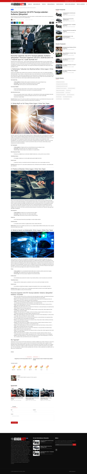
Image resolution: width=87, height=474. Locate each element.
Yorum (12, 414)
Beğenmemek (19, 369)
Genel (15, 7)
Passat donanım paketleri (60, 92)
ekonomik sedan (58, 96)
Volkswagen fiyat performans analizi (61, 86)
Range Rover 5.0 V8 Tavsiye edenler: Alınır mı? (23, 358)
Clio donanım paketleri (71, 88)
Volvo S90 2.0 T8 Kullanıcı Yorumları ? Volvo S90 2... (69, 65)
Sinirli (36, 369)
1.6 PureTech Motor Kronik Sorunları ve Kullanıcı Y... (69, 13)
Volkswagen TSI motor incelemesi (61, 88)
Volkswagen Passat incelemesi (60, 94)
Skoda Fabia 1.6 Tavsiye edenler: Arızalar (17, 398)
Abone (74, 444)
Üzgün (41, 369)
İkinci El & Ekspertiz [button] (81, 4)
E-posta (34, 409)
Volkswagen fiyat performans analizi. (61, 84)
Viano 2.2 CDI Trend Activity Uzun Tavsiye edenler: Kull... (32, 398)
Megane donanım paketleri (60, 90)
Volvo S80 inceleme (66, 98)
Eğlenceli (30, 369)
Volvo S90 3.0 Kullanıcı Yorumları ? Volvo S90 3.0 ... (69, 59)
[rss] (56, 450)
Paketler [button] (43, 4)
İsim (11, 409)
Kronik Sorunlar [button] (59, 4)
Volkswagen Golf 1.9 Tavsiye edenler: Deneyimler (45, 398)
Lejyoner (18, 375)
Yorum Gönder (14, 422)
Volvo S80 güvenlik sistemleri (67, 96)
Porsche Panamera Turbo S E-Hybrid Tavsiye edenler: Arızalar (43, 359)
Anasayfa (30, 4)
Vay (47, 369)
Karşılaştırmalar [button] (50, 4)
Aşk (24, 369)
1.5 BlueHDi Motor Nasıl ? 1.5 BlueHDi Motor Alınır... (69, 25)
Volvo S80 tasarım (59, 98)
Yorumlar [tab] (14, 406)
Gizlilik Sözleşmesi (72, 471)
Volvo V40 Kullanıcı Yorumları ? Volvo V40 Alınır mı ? (69, 53)
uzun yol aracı (68, 92)
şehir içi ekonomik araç (70, 94)
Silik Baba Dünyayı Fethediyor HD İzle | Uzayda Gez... (69, 48)
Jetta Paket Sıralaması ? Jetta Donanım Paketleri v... (68, 37)
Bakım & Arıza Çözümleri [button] (70, 4)
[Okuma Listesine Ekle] (53, 23)
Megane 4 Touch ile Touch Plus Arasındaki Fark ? (68, 19)
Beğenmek (13, 369)
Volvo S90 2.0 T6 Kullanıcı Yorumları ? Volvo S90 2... (69, 71)
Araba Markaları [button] (36, 4)
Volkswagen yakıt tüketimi (60, 81)
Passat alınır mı (68, 90)
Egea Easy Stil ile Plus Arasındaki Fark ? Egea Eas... (69, 31)
